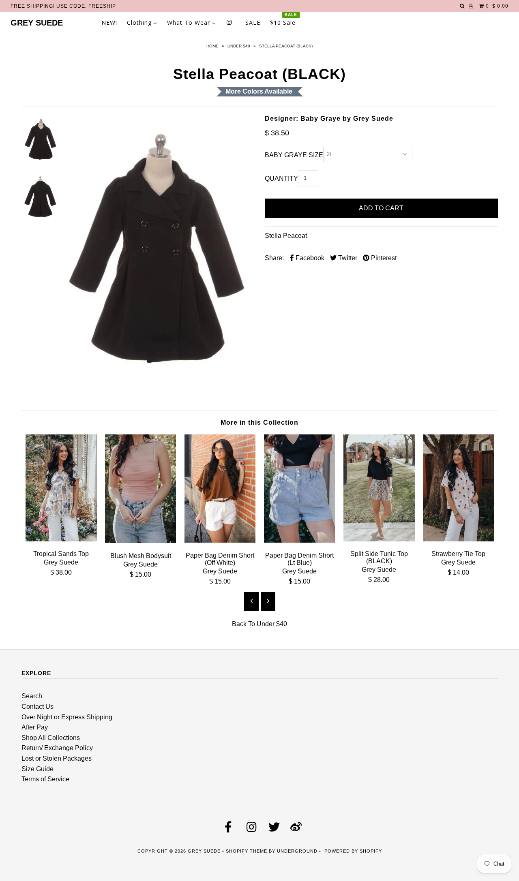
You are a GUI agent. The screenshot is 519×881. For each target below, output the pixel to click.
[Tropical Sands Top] (61, 539)
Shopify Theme (246, 851)
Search (31, 696)
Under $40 (238, 46)
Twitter (347, 257)
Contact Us (37, 706)
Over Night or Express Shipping (66, 717)
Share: (274, 257)
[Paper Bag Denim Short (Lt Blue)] (299, 540)
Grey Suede (37, 22)
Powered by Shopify (353, 851)
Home (212, 46)
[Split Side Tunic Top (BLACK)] (379, 539)
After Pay (34, 727)
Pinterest (383, 257)
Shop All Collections (50, 737)
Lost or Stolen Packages (56, 758)
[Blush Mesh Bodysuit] (140, 540)
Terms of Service (45, 779)
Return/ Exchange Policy (57, 747)
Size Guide (37, 769)
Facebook (309, 257)
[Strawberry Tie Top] (458, 539)
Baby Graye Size (294, 155)
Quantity (281, 178)
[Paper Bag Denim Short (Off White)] (220, 540)
